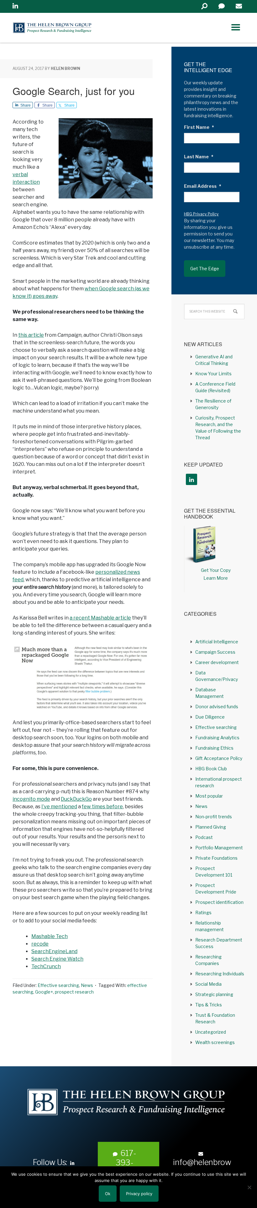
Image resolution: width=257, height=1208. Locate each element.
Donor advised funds (216, 706)
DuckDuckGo (76, 799)
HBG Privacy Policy (201, 214)
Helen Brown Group (71, 28)
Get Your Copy (216, 570)
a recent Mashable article (100, 618)
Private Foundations (216, 858)
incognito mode (31, 799)
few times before (102, 807)
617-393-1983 (125, 1162)
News (87, 985)
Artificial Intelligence (216, 641)
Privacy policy (139, 1193)
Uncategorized (210, 1032)
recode (40, 944)
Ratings (203, 912)
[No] (249, 1187)
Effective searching (58, 985)
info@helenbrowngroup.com (202, 1167)
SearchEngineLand (54, 951)
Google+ (44, 991)
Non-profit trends (213, 816)
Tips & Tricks (208, 1004)
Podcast (204, 837)
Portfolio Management (219, 847)
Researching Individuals (219, 973)
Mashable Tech (49, 936)
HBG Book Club (211, 768)
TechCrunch (46, 966)
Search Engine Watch (57, 959)
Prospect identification (219, 902)
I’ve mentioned (59, 807)
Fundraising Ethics (214, 748)
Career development (217, 662)
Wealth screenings (215, 1042)
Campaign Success (215, 652)
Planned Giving (210, 827)
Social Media (208, 984)
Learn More (215, 578)
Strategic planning (214, 994)
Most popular (209, 796)
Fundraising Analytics (217, 737)
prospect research (74, 991)
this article (31, 335)
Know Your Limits (213, 373)
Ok (107, 1193)
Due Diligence (210, 717)
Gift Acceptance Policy (218, 758)
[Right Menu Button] (235, 27)
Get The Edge (204, 268)
